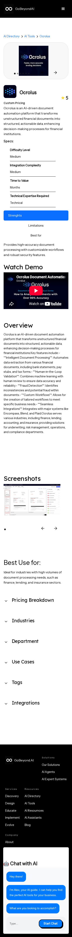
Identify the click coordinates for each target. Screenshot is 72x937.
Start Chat (51, 923)
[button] (63, 9)
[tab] (36, 215)
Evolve (9, 825)
